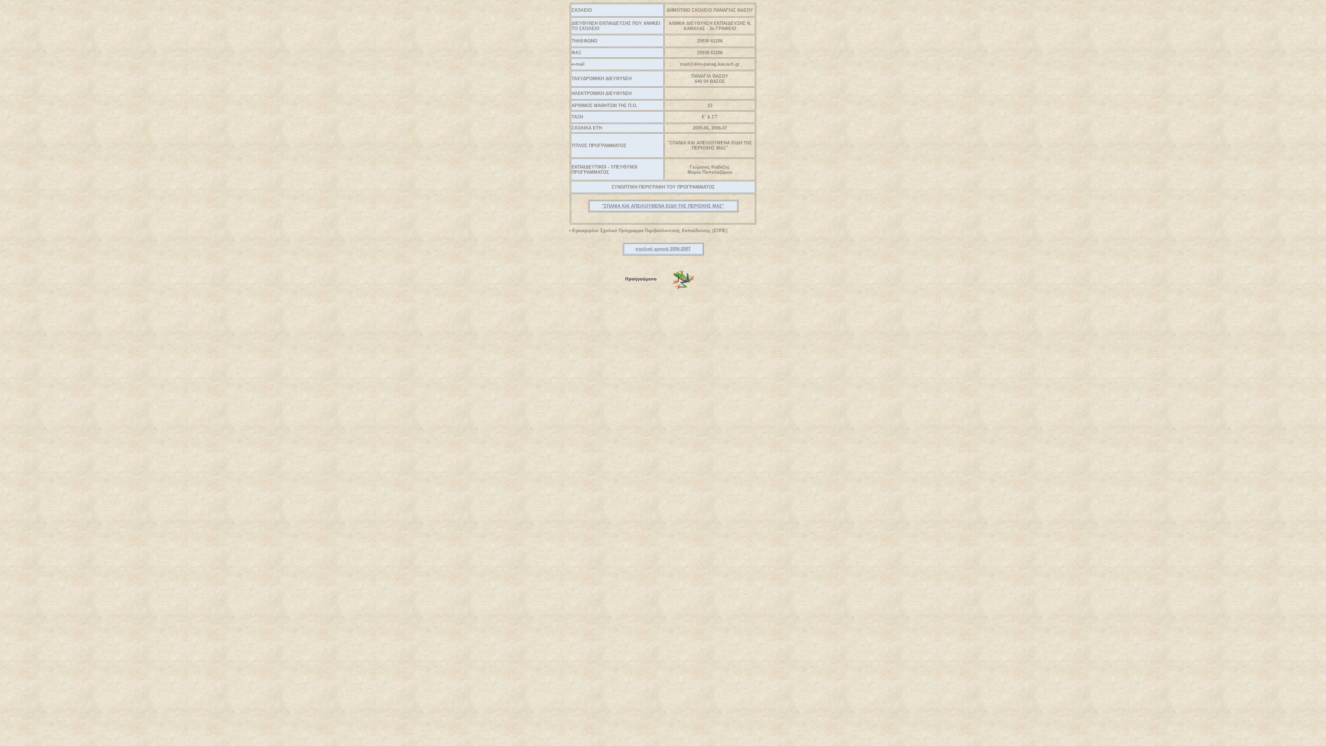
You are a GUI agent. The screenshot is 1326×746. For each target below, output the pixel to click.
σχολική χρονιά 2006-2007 (663, 248)
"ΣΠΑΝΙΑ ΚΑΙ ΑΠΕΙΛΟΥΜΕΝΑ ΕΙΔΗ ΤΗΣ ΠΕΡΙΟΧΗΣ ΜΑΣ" (663, 206)
